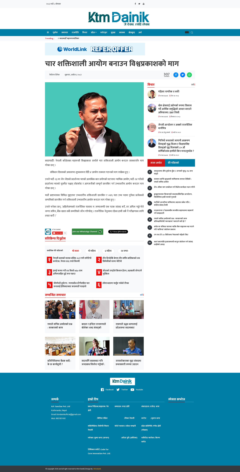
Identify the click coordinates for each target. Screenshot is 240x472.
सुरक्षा (113, 32)
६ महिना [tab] (108, 251)
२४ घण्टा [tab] (124, 251)
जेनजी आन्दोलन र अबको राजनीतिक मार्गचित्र (175, 126)
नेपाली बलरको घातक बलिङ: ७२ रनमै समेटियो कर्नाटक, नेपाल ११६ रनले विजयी (72, 259)
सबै (141, 295)
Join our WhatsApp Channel (85, 231)
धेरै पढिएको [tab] (173, 163)
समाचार (65, 32)
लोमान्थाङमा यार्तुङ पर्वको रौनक (115, 283)
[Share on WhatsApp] (189, 74)
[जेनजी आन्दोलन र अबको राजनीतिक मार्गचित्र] (153, 127)
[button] (187, 32)
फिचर (84, 32)
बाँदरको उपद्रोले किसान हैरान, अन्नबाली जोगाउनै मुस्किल (122, 272)
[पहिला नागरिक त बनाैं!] (153, 94)
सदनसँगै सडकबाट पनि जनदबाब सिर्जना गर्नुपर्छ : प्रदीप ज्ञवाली (93, 364)
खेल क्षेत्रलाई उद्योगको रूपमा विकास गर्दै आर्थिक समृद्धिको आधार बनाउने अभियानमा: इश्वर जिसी (175, 109)
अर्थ (140, 32)
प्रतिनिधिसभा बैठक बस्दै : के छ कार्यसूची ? (59, 362)
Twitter (124, 389)
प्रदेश (93, 32)
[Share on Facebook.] (175, 74)
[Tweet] (182, 74)
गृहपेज (55, 32)
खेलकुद (132, 32)
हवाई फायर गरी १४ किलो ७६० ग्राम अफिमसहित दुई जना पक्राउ (67, 272)
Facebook (109, 389)
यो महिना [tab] (92, 251)
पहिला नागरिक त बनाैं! (168, 91)
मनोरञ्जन (103, 32)
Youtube (139, 389)
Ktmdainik (97, 468)
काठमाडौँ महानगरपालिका (69, 38)
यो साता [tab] (75, 251)
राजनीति (75, 32)
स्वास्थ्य (122, 32)
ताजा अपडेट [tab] (156, 163)
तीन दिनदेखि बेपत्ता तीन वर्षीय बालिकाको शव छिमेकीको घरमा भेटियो (121, 259)
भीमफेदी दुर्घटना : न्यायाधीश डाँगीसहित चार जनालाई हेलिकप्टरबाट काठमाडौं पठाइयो (72, 284)
